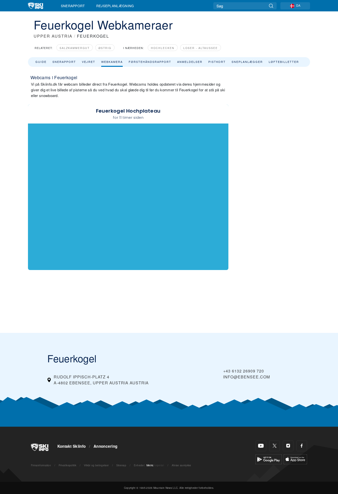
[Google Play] (268, 458)
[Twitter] (274, 446)
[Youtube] (261, 446)
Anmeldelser (189, 62)
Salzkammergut (75, 48)
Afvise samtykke (181, 465)
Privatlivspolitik (67, 465)
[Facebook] (301, 446)
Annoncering (106, 446)
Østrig (104, 48)
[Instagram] (288, 446)
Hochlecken (162, 48)
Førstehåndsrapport (150, 62)
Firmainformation (41, 465)
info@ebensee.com (246, 377)
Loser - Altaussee (200, 48)
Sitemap (121, 465)
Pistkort (217, 62)
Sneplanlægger (247, 62)
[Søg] (271, 5)
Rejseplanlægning (115, 5)
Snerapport (73, 5)
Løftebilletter (284, 62)
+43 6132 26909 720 (243, 371)
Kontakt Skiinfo (71, 446)
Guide (41, 62)
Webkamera (112, 62)
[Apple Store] (295, 458)
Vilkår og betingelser (96, 465)
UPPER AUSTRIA (53, 36)
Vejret (88, 62)
